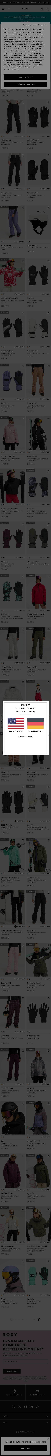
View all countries (26, 736)
